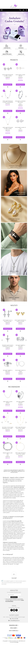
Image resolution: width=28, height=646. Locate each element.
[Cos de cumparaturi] (23, 10)
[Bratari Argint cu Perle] (14, 183)
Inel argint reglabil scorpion (20, 402)
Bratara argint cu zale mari (7, 453)
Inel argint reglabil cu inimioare (20, 346)
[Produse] (2, 10)
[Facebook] (11, 610)
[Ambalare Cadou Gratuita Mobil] (14, 27)
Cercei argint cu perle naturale (20, 75)
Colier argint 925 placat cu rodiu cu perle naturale (8, 128)
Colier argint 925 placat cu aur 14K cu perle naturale (20, 428)
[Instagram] (16, 610)
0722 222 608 (14, 618)
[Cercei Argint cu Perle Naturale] (14, 209)
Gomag (16, 642)
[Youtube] (14, 610)
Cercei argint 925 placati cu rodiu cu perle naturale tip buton (7, 75)
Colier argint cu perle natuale (7, 402)
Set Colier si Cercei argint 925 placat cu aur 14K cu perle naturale (7, 428)
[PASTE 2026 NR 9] (14, 289)
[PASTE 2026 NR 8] (14, 262)
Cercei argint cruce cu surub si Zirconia (7, 321)
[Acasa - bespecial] (14, 6)
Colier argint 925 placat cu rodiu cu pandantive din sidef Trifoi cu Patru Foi (8, 101)
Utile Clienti (13, 628)
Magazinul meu (13, 625)
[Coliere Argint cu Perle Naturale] (14, 157)
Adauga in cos (7, 84)
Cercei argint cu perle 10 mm (20, 128)
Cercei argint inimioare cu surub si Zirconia (20, 321)
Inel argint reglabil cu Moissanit (7, 371)
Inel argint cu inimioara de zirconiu (20, 101)
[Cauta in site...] (26, 10)
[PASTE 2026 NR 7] (14, 236)
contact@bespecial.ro (15, 620)
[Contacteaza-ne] (20, 10)
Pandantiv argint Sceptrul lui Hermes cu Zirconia (7, 346)
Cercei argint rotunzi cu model (20, 371)
